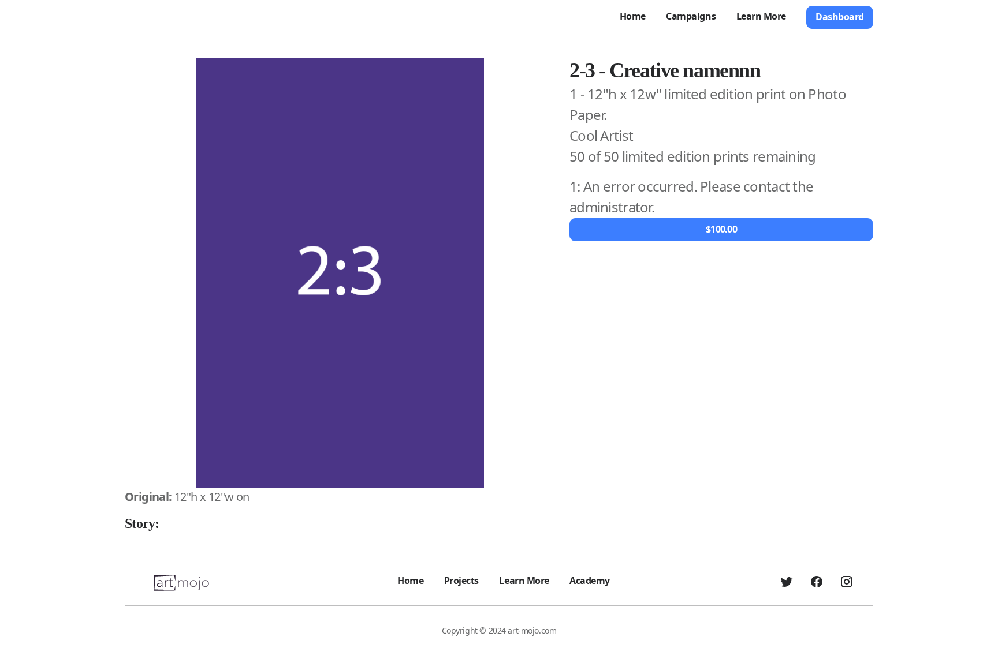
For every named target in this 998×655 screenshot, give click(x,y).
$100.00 (721, 229)
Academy (589, 580)
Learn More (761, 16)
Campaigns (691, 16)
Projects (461, 580)
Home (633, 16)
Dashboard (839, 16)
